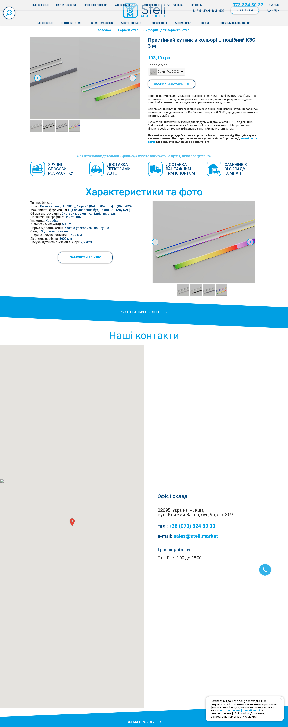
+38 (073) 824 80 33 (192, 526)
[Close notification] (281, 699)
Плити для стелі (71, 22)
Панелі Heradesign (101, 22)
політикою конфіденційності (240, 710)
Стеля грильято (131, 22)
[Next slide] (133, 78)
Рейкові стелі (158, 22)
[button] (85, 257)
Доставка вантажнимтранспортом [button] (180, 169)
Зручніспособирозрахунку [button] (60, 169)
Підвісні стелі (44, 22)
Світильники (183, 22)
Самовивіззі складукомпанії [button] (236, 169)
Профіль (205, 22)
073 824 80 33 (208, 10)
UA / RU (272, 10)
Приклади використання (235, 22)
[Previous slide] (37, 78)
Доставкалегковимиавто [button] (118, 169)
